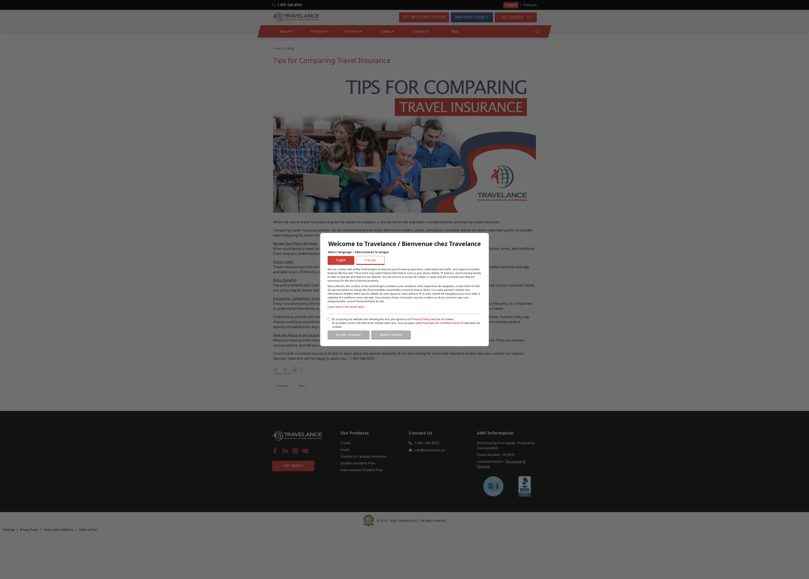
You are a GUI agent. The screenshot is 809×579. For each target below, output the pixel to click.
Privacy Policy (421, 319)
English (341, 260)
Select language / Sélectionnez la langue (358, 252)
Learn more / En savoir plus (346, 307)
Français (370, 260)
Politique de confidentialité (441, 323)
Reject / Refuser (391, 335)
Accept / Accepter (348, 335)
